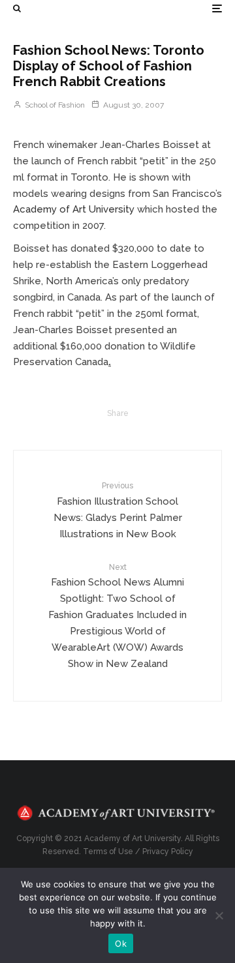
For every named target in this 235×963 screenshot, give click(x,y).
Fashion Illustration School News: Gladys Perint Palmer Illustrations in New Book (118, 510)
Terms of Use (108, 851)
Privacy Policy (167, 851)
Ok (121, 943)
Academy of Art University (73, 209)
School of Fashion (54, 105)
